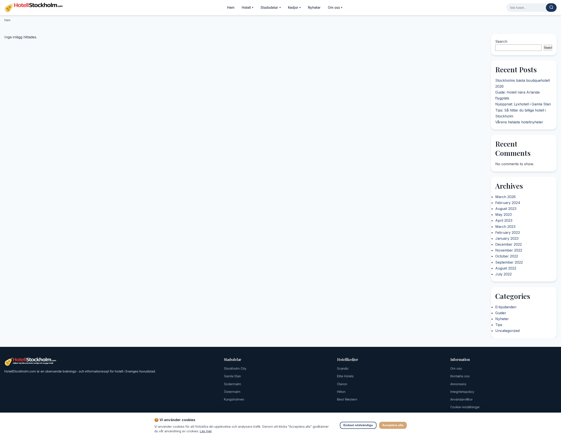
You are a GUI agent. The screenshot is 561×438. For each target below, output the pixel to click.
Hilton (341, 392)
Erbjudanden (505, 307)
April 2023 (503, 220)
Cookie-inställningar (465, 407)
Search (501, 41)
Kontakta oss (460, 376)
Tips (498, 325)
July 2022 (503, 274)
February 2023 (507, 232)
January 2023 (506, 238)
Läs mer (206, 431)
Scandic (343, 368)
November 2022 (508, 250)
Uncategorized (507, 330)
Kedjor (294, 7)
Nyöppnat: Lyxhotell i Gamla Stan (523, 104)
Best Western (347, 399)
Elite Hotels (345, 376)
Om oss (335, 7)
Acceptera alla (393, 425)
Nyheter (314, 7)
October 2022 (506, 256)
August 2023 (505, 209)
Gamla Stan (232, 376)
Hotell (248, 7)
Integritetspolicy (462, 392)
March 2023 (505, 226)
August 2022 (505, 268)
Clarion (342, 384)
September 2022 (509, 262)
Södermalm (232, 384)
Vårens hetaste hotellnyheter (519, 122)
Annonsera (458, 384)
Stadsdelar (271, 7)
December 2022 (508, 244)
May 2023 (503, 215)
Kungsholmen (234, 399)
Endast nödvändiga (358, 425)
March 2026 (505, 197)
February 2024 (507, 202)
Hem (230, 7)
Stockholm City (235, 368)
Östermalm (232, 392)
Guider (500, 313)
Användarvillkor (461, 399)
